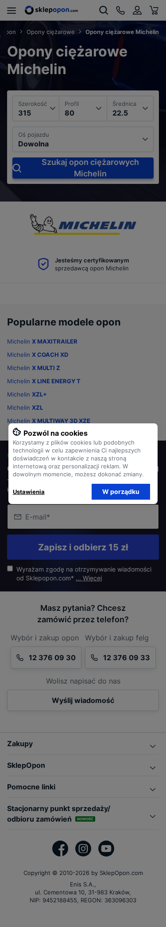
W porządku (120, 491)
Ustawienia (29, 491)
